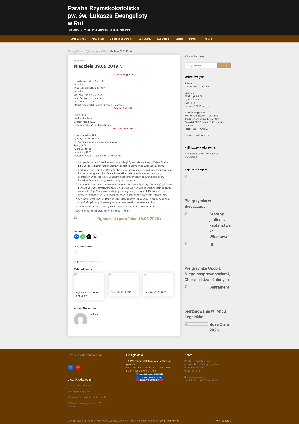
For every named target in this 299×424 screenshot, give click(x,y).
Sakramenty (145, 39)
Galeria (179, 39)
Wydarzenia (163, 39)
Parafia (193, 39)
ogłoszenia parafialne (90, 261)
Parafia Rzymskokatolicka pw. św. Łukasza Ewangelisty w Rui (107, 16)
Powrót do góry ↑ (222, 420)
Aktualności (98, 39)
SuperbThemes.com (168, 420)
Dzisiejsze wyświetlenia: (80, 385)
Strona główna (78, 39)
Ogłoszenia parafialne (121, 39)
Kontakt (208, 39)
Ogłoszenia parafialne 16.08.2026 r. (129, 218)
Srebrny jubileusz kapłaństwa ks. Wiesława (220, 225)
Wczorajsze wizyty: (77, 391)
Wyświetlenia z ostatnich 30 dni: (83, 397)
